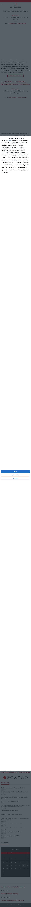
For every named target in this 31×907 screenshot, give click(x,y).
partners (10, 140)
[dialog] (15, 453)
